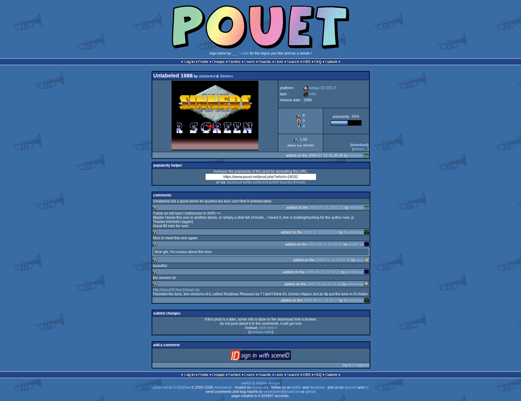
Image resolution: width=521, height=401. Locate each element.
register (362, 365)
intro (309, 94)
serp (359, 260)
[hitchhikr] (366, 155)
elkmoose (355, 284)
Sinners (226, 76)
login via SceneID (271, 356)
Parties (234, 62)
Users (249, 62)
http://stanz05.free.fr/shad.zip (176, 290)
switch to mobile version (260, 383)
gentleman (354, 272)
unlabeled (207, 76)
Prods (203, 62)
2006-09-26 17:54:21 (322, 272)
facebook (234, 182)
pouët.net (160, 387)
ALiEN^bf (355, 244)
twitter (248, 182)
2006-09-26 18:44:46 (324, 284)
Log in (189, 62)
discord (351, 387)
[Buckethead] (366, 232)
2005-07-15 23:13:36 (320, 232)
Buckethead (353, 232)
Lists (279, 62)
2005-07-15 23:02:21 (326, 207)
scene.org (260, 387)
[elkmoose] (366, 284)
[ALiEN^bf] (366, 244)
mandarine (223, 387)
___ (235, 53)
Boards (264, 62)
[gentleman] (366, 272)
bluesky (286, 182)
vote (245, 53)
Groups (218, 62)
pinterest (261, 182)
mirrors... (360, 149)
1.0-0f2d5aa (181, 387)
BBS (307, 62)
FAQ (317, 62)
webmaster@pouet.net (281, 392)
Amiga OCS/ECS (319, 88)
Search (293, 62)
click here (267, 328)
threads (299, 182)
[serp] (366, 260)
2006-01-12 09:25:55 (333, 260)
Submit (331, 62)
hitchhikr (356, 155)
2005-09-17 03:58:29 (325, 244)
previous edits (260, 332)
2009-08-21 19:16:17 (320, 300)
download (359, 145)
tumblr (274, 182)
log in (346, 365)
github (310, 392)
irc (367, 387)
